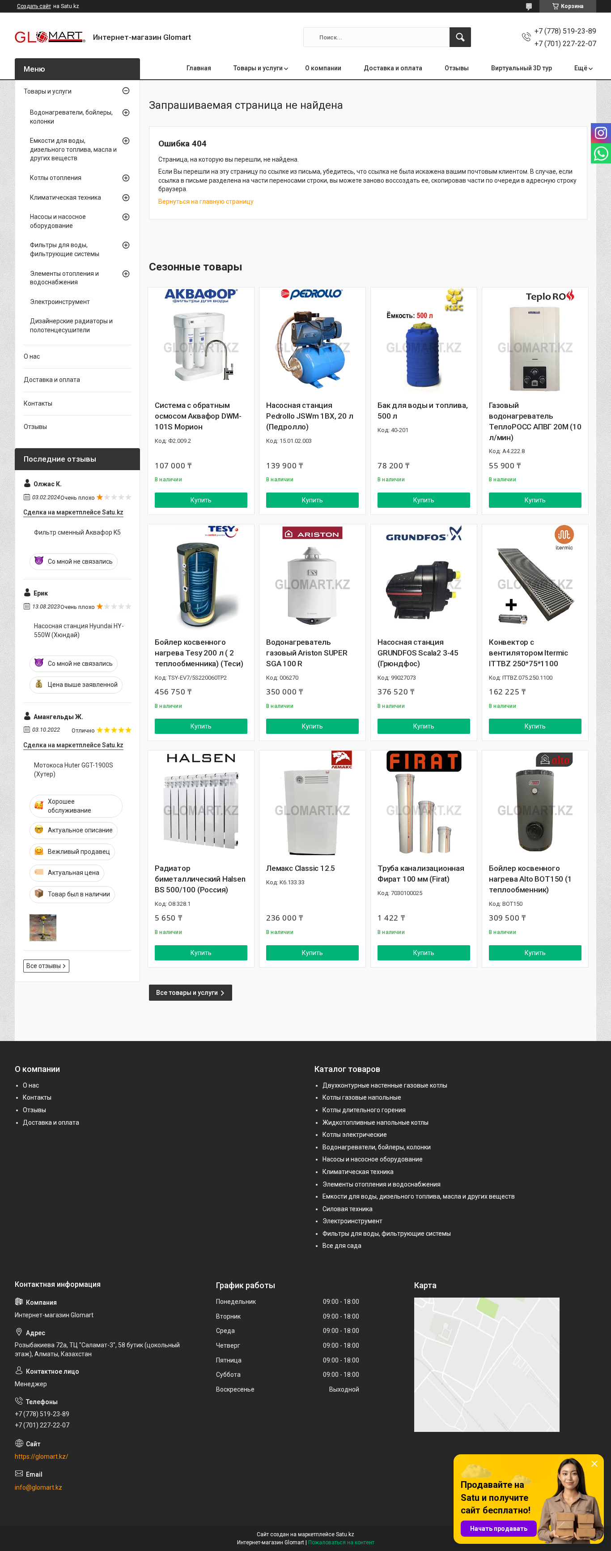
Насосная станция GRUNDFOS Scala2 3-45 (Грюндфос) (418, 653)
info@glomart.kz (38, 1487)
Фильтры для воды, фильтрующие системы (64, 249)
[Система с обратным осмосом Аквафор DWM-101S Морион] (201, 340)
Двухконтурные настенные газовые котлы (384, 1085)
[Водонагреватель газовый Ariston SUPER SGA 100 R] (312, 577)
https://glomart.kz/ (41, 1456)
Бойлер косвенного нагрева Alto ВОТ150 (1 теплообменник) (530, 879)
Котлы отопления (55, 177)
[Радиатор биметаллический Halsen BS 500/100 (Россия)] (201, 803)
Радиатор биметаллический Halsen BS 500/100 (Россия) (200, 879)
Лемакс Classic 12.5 (300, 868)
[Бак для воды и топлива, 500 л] (424, 340)
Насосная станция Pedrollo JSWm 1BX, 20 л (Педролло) (309, 416)
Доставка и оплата (393, 68)
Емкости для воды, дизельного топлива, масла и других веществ (73, 149)
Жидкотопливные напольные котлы (375, 1122)
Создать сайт (34, 6)
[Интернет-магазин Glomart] (50, 37)
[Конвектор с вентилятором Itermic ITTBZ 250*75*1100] (535, 577)
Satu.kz (345, 1534)
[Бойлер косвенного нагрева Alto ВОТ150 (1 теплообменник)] (535, 803)
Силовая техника (347, 1209)
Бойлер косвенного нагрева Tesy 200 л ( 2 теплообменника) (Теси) (199, 653)
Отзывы (457, 68)
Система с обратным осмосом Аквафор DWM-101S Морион (198, 416)
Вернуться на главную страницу (206, 201)
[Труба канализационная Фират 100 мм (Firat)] (424, 803)
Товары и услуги (258, 68)
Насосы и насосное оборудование (58, 221)
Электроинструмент (60, 301)
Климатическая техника (65, 197)
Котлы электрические (354, 1134)
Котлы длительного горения (364, 1110)
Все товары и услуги (187, 992)
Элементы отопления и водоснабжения (64, 278)
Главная (199, 68)
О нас (32, 356)
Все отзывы (43, 965)
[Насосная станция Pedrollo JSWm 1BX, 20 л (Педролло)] (312, 340)
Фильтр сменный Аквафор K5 (77, 532)
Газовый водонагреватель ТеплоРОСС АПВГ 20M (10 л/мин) (535, 421)
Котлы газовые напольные (361, 1097)
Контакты (38, 403)
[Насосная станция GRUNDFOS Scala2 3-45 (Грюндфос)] (424, 577)
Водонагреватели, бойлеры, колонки (71, 117)
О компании (323, 68)
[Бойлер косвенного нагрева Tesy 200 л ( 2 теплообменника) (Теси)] (201, 577)
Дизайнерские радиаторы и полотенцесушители (71, 325)
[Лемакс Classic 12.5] (312, 803)
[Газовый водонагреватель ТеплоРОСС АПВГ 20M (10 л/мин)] (535, 340)
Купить (201, 500)
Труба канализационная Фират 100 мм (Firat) (421, 873)
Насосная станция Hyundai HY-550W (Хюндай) (79, 630)
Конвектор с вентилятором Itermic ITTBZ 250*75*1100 (528, 653)
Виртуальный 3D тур (521, 68)
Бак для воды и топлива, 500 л (422, 410)
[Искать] (460, 37)
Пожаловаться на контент (341, 1542)
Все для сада (341, 1245)
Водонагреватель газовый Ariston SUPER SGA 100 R (307, 653)
